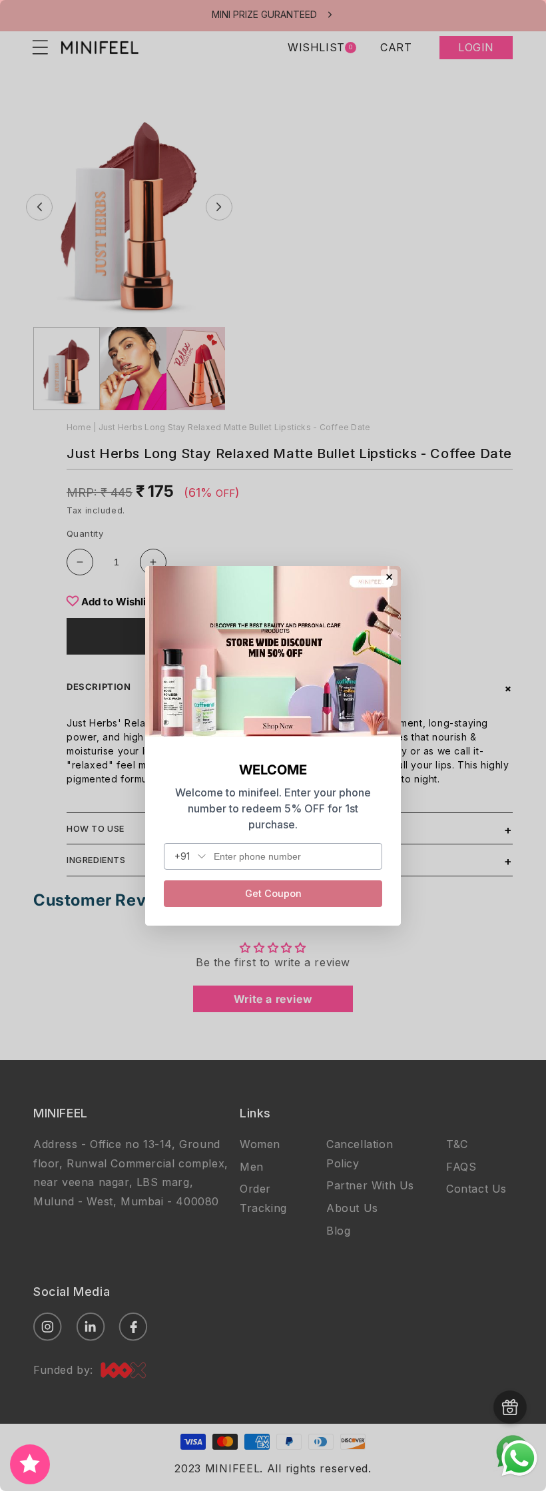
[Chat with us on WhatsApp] (519, 1474)
